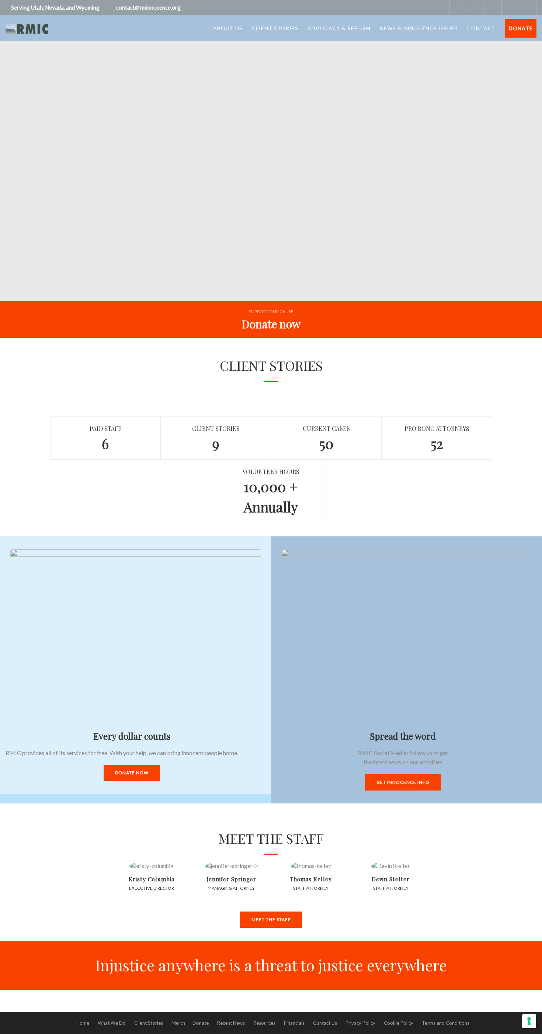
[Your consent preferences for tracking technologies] (529, 1021)
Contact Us (325, 1023)
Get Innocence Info (403, 782)
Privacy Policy (360, 1023)
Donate (521, 28)
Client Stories (275, 28)
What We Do (112, 1023)
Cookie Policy (398, 1023)
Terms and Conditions (445, 1023)
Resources (264, 1023)
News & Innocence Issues (419, 28)
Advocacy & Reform (339, 28)
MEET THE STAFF (271, 919)
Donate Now (132, 772)
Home (82, 1023)
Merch (178, 1023)
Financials (294, 1023)
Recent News (231, 1023)
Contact (481, 28)
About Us (228, 28)
